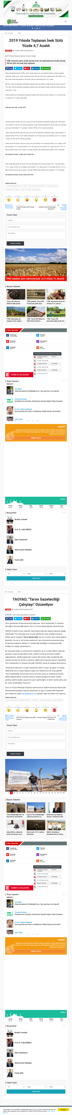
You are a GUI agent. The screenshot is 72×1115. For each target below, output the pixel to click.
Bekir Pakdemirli (21, 540)
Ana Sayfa (10, 33)
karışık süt (37, 189)
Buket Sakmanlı (57, 700)
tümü (64, 512)
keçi (23, 189)
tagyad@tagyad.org (29, 693)
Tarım (19, 592)
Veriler (19, 33)
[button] (63, 381)
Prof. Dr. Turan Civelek (23, 419)
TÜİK (25, 186)
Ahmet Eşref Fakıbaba (23, 550)
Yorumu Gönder (15, 243)
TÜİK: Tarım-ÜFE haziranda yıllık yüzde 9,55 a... (56, 321)
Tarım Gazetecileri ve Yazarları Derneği (17, 700)
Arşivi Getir (36, 578)
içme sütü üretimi (52, 186)
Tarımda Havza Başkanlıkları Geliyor (28, 412)
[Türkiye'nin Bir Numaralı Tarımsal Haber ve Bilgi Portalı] (12, 21)
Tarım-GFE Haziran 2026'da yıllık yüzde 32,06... (13, 304)
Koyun (17, 189)
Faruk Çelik (19, 560)
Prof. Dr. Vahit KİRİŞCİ (23, 529)
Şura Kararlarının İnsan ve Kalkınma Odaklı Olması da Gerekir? (38, 402)
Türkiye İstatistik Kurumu (13, 186)
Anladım (63, 1109)
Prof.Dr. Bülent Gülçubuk (23, 400)
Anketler (31, 25)
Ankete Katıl (36, 438)
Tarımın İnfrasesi (21, 390)
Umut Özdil (18, 410)
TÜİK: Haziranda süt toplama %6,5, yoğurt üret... (14, 321)
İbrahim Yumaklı (21, 519)
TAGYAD (34, 700)
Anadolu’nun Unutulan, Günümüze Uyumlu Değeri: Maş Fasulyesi (39, 392)
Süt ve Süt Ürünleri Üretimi (37, 186)
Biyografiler (50, 25)
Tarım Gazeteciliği (45, 700)
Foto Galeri (8, 25)
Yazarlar (23, 25)
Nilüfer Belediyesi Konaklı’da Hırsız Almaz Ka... (55, 834)
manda (29, 189)
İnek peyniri (9, 189)
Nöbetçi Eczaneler (40, 25)
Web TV (16, 25)
